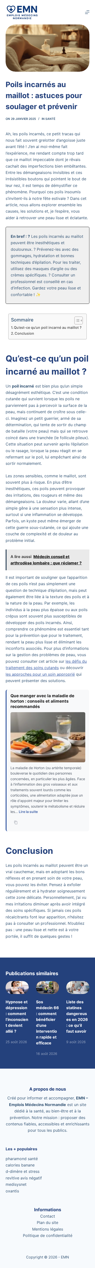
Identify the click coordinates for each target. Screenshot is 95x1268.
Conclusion (24, 333)
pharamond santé (22, 1158)
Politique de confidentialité (47, 1235)
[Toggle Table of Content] (76, 320)
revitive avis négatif (24, 1178)
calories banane (20, 1165)
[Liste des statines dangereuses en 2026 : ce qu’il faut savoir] (77, 987)
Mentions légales (47, 1229)
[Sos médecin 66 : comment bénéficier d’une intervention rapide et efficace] (47, 987)
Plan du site (47, 1222)
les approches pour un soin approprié (40, 674)
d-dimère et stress (22, 1171)
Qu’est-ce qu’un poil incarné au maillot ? (48, 327)
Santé (50, 119)
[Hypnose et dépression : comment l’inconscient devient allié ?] (17, 987)
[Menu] (87, 12)
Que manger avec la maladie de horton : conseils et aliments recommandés (42, 701)
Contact (47, 1216)
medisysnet (16, 1184)
